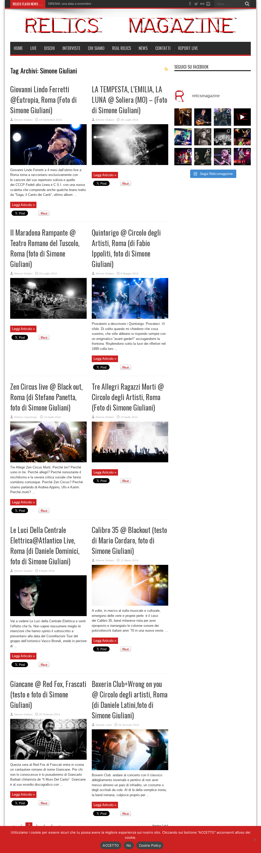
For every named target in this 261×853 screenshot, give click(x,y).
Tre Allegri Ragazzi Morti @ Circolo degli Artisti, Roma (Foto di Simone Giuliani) (128, 397)
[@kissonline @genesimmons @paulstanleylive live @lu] (183, 156)
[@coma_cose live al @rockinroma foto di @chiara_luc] (222, 156)
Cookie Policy (150, 845)
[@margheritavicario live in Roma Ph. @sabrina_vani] (203, 137)
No (128, 845)
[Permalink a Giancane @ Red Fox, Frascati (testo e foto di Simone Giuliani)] (48, 758)
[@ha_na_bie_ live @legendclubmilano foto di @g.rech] (242, 137)
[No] (254, 839)
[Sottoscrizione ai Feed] (166, 69)
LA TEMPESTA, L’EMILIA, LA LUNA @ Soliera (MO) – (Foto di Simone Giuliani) (129, 99)
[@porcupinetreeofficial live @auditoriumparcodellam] (242, 156)
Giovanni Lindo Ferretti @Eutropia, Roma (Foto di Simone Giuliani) (43, 99)
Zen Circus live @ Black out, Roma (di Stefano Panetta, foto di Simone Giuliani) (46, 397)
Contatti (163, 48)
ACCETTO (111, 845)
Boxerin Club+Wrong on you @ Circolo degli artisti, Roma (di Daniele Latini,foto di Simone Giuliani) (129, 699)
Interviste (71, 48)
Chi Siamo (96, 48)
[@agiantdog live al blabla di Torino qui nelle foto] (222, 137)
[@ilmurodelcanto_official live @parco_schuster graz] (203, 156)
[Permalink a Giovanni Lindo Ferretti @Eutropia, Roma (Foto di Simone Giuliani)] (48, 164)
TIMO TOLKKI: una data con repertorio (74, 4)
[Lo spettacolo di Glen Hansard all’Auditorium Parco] (203, 117)
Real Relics (121, 48)
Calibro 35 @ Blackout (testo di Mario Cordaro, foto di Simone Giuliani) (129, 540)
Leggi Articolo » (23, 205)
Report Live (188, 48)
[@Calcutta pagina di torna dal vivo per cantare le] (183, 137)
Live (33, 48)
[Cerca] (247, 4)
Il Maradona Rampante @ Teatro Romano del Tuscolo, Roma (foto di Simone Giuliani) (45, 248)
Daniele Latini (104, 724)
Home (18, 48)
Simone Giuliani (23, 119)
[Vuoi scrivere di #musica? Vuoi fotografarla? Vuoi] (242, 117)
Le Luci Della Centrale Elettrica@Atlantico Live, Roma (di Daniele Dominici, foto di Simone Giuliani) (45, 545)
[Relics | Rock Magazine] (130, 29)
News (143, 48)
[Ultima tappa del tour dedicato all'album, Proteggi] (183, 117)
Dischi (49, 48)
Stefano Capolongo (25, 417)
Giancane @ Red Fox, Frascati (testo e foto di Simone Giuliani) (48, 694)
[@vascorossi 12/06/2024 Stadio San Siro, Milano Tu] (222, 117)
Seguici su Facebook (191, 67)
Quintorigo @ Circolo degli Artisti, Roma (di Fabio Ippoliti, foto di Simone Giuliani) (126, 248)
